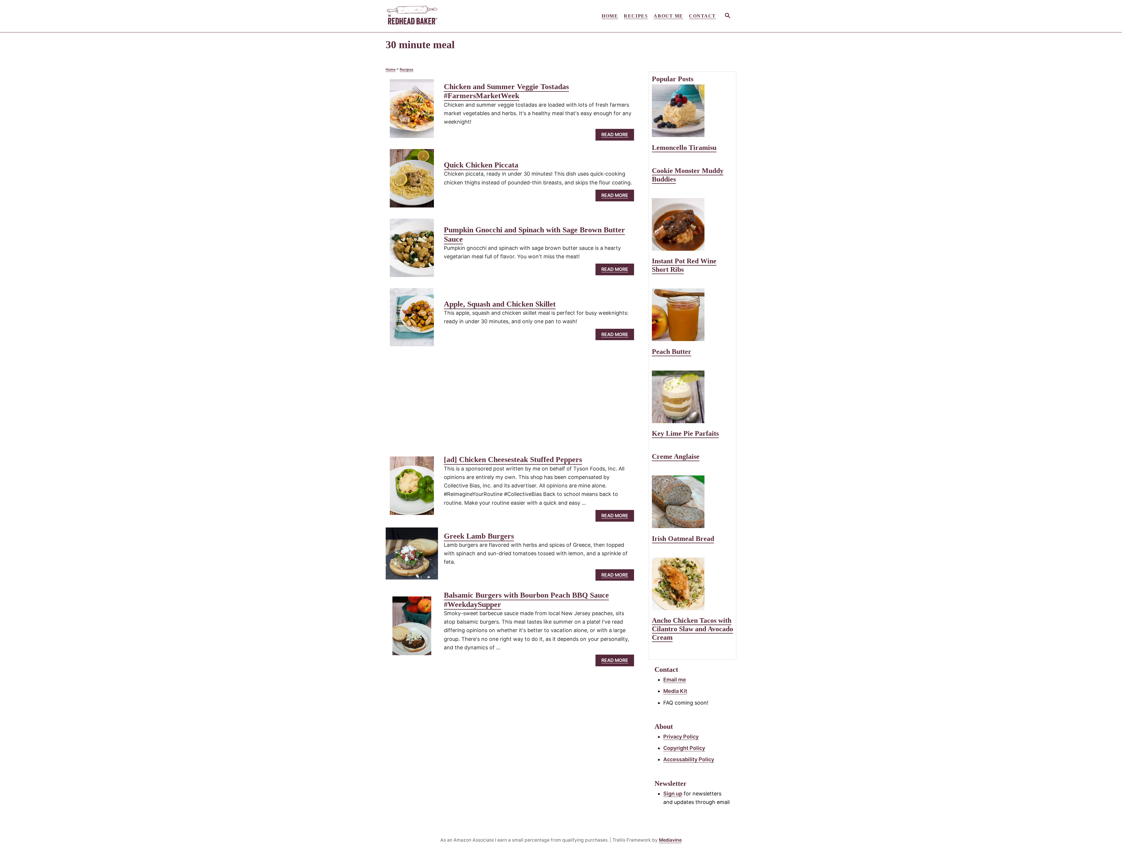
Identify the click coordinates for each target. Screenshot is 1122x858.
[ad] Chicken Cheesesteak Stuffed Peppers (513, 459)
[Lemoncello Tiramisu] (692, 110)
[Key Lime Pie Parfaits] (692, 397)
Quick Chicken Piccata (481, 165)
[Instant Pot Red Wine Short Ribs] (692, 224)
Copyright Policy (684, 748)
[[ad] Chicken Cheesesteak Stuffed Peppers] (412, 488)
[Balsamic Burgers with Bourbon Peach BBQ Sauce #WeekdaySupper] (411, 628)
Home (391, 69)
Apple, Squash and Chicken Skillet (500, 304)
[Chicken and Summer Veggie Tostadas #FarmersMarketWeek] (412, 111)
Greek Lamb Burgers (479, 536)
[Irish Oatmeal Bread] (692, 501)
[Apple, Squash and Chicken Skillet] (412, 320)
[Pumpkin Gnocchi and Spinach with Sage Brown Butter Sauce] (412, 250)
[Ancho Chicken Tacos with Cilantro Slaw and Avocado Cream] (692, 584)
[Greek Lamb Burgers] (412, 556)
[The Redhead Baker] (438, 16)
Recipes (406, 69)
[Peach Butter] (692, 314)
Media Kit (675, 691)
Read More (617, 136)
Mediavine (670, 840)
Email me (674, 680)
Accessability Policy (688, 759)
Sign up (672, 793)
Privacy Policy (681, 737)
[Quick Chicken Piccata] (412, 181)
